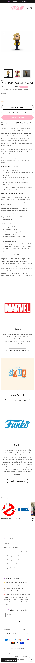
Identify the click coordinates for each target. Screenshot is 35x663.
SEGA (18, 519)
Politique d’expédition (9, 653)
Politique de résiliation (18, 659)
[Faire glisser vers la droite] (33, 74)
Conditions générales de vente (13, 556)
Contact (6, 543)
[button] (4, 8)
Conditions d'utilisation (11, 564)
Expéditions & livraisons (11, 547)
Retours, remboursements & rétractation (17, 552)
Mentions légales (9, 572)
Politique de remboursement (18, 648)
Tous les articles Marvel (17, 351)
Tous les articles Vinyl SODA (17, 401)
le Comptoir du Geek (19, 646)
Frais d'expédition (13, 89)
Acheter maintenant (17, 118)
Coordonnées (23, 656)
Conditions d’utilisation (26, 651)
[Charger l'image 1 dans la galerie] (8, 74)
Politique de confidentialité (12, 568)
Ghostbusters (6, 519)
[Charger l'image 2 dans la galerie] (17, 74)
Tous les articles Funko (18, 481)
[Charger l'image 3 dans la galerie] (26, 74)
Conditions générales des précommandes (17, 560)
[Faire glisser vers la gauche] (2, 74)
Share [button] (5, 281)
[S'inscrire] (28, 615)
